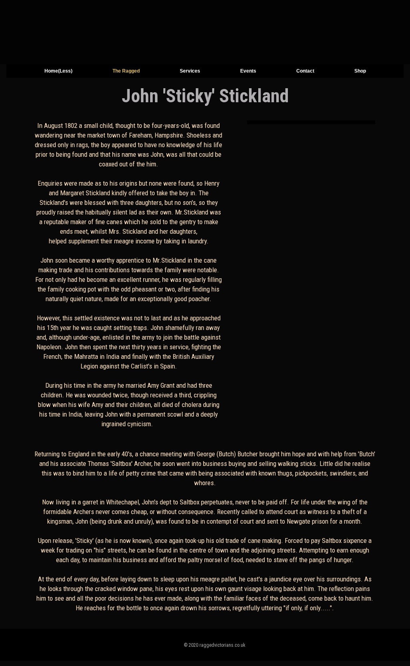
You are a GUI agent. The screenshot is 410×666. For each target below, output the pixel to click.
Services (190, 71)
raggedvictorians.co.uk (222, 645)
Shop (360, 71)
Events (248, 71)
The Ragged (126, 71)
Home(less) (58, 71)
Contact (305, 71)
